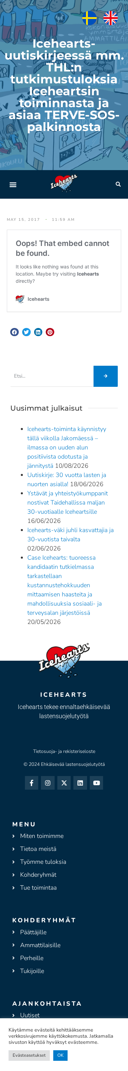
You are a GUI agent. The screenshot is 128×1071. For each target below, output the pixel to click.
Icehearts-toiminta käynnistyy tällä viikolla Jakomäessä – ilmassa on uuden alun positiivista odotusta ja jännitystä (66, 447)
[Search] (106, 376)
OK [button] (60, 1055)
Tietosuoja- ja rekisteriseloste (64, 751)
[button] (12, 184)
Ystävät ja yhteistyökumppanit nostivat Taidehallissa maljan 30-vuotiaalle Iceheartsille (67, 502)
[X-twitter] (64, 783)
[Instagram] (48, 783)
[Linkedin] (80, 783)
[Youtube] (96, 783)
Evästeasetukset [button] (29, 1055)
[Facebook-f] (32, 783)
